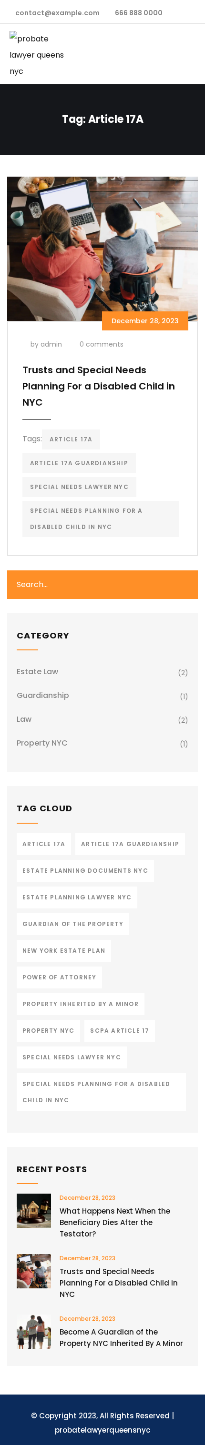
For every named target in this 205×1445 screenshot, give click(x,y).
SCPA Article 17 (119, 1030)
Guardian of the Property (72, 924)
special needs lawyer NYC (79, 487)
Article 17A (71, 439)
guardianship (43, 695)
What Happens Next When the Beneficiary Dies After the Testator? (115, 1222)
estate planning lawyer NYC (77, 897)
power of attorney (59, 977)
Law (24, 719)
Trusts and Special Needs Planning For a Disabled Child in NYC (98, 386)
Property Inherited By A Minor (80, 1004)
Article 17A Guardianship (79, 463)
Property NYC (42, 742)
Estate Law (37, 671)
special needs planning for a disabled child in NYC (86, 519)
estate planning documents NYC (85, 871)
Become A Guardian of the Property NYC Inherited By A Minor (121, 1337)
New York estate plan (63, 951)
